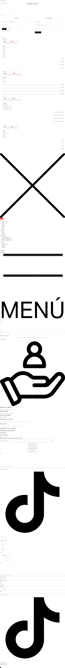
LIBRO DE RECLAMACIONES (7, 430)
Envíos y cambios (5, 415)
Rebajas (1, 218)
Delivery (14, 421)
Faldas (4, 51)
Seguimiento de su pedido (21, 421)
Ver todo (4, 46)
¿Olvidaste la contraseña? (6, 30)
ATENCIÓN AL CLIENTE (6, 419)
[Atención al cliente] (32, 405)
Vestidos (4, 56)
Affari (1, 241)
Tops (3, 55)
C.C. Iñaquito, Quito (14, 426)
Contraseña (6, 25)
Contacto (1, 253)
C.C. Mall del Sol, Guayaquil (5, 426)
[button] (32, 443)
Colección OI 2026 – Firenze (6, 237)
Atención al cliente (3, 252)
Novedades (2, 219)
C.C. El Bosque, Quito (22, 426)
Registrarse (38, 32)
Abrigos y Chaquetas (6, 47)
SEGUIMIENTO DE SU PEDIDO (8, 428)
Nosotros (1, 235)
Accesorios (2, 230)
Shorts (4, 54)
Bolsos (3, 232)
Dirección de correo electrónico (42, 25)
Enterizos (4, 50)
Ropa (1, 220)
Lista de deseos (3, 250)
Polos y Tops (5, 136)
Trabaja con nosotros (4, 538)
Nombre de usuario (40, 21)
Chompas (4, 49)
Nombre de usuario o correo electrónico (10, 21)
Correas (4, 80)
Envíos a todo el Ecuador (33, 446)
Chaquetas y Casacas (6, 133)
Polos (4, 53)
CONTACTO (3, 433)
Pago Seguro (4, 411)
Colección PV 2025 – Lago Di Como (8, 109)
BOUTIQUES (3, 424)
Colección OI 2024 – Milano (7, 110)
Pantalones (4, 52)
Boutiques (1, 251)
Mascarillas (4, 81)
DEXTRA (45, 442)
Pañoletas (4, 82)
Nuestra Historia (5, 103)
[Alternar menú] (1, 37)
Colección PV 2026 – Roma (6, 238)
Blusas (4, 48)
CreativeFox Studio (43, 660)
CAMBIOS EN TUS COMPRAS (33, 448)
